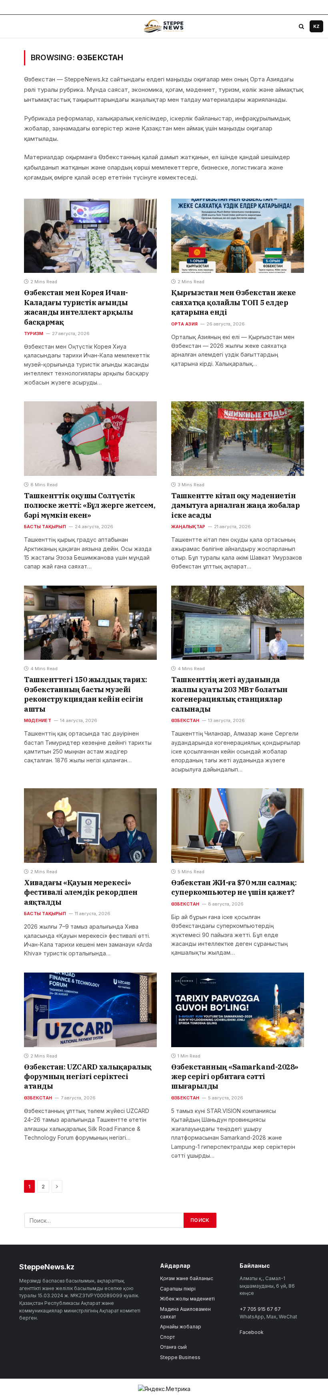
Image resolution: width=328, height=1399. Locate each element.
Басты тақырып (45, 526)
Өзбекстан (185, 720)
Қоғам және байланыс (186, 1278)
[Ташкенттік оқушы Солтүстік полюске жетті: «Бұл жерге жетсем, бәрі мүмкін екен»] (90, 438)
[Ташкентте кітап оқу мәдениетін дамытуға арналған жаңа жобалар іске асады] (237, 438)
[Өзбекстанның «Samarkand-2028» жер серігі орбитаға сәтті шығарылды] (237, 1010)
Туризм (33, 333)
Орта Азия (184, 324)
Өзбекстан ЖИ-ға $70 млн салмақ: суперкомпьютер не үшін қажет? (233, 887)
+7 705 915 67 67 (260, 1309)
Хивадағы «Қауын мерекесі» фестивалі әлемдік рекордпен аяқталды (81, 892)
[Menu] (12, 26)
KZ (316, 26)
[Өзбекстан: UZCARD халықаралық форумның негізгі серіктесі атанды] (90, 1010)
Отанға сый (173, 1347)
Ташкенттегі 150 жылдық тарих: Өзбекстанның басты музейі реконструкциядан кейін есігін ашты (85, 694)
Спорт (167, 1337)
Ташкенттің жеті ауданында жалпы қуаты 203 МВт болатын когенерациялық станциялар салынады (229, 694)
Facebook (252, 1332)
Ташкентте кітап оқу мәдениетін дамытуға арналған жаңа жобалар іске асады (235, 505)
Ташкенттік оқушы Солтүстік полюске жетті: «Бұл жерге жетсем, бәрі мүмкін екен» (89, 505)
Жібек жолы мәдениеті (187, 1299)
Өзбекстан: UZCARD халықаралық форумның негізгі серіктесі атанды (88, 1076)
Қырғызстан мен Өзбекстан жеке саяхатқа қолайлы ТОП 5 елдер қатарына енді (233, 302)
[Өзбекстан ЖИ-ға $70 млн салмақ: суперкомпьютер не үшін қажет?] (237, 825)
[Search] (301, 26)
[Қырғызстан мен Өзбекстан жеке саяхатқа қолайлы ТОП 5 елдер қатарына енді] (237, 236)
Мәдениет (37, 720)
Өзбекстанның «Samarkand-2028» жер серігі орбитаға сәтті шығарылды (234, 1076)
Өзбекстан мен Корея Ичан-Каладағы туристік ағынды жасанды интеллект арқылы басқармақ (78, 307)
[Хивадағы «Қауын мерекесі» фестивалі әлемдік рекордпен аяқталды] (90, 825)
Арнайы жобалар (180, 1327)
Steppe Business (180, 1357)
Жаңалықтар (188, 526)
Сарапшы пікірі (178, 1289)
